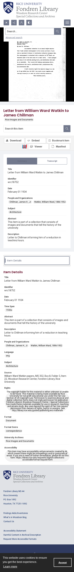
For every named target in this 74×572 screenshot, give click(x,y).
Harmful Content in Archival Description (22, 535)
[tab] (22, 161)
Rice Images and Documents (19, 119)
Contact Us (8, 521)
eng (8, 356)
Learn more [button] (10, 566)
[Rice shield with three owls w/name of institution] (30, 10)
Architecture (15, 212)
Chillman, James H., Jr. (20, 202)
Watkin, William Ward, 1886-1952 (50, 202)
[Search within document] (67, 128)
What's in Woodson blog (15, 517)
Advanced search (14, 37)
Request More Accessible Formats (19, 539)
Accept (63, 562)
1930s (9, 310)
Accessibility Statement (14, 531)
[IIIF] (24, 146)
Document (11, 420)
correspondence (14, 431)
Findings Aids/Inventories (15, 513)
